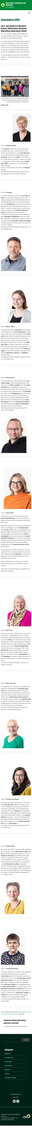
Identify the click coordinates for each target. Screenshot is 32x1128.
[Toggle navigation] (29, 12)
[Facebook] (14, 1101)
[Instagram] (17, 1101)
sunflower (12, 1118)
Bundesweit (8, 1061)
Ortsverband (9, 7)
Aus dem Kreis (9, 1057)
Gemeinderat (8, 1065)
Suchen (26, 1040)
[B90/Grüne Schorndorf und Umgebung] (3, 5)
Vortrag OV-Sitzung (10, 1077)
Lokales (7, 1073)
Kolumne (7, 1069)
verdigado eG (10, 1119)
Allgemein (8, 1053)
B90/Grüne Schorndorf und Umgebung (15, 4)
